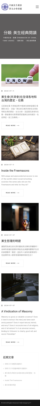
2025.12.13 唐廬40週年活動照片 (16, 368)
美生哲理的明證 (11, 241)
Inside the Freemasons (15, 170)
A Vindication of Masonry (16, 311)
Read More (11, 125)
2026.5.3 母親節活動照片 (13, 364)
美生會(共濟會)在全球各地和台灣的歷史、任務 (20, 374)
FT (30, 403)
